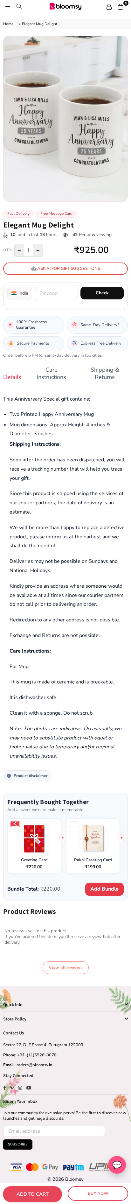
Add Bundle (104, 889)
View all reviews (66, 967)
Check (102, 293)
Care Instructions (51, 373)
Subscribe (18, 1144)
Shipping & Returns (105, 373)
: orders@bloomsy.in (33, 1065)
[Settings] (109, 6)
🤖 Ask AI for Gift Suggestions (65, 268)
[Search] (19, 6)
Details (12, 377)
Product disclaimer (31, 775)
